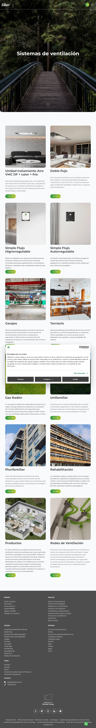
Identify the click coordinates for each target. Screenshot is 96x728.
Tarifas (50, 632)
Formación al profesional (57, 616)
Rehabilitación (9, 651)
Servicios (51, 597)
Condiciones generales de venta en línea (74, 720)
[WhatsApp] (86, 724)
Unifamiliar (8, 646)
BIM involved (53, 620)
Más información (79, 373)
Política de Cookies (41, 720)
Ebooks (51, 641)
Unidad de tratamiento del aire (15, 629)
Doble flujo (8, 632)
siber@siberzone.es (14, 682)
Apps (50, 649)
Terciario (7, 641)
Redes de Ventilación (12, 656)
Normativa (8, 604)
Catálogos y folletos (55, 637)
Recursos (51, 625)
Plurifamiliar (8, 649)
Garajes (6, 639)
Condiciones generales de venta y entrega (20, 722)
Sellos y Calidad (10, 611)
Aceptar (75, 379)
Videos (50, 646)
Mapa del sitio (11, 720)
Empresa (7, 597)
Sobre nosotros (9, 601)
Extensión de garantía (12, 674)
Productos (8, 653)
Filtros (6, 669)
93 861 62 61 (11, 684)
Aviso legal (54, 720)
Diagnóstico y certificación (58, 606)
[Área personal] (87, 5)
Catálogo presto (54, 639)
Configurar (47, 379)
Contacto (7, 678)
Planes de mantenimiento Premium (17, 672)
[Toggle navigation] (92, 5)
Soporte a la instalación (56, 608)
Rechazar (21, 379)
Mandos (7, 665)
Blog (49, 644)
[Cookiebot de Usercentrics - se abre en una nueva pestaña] (80, 347)
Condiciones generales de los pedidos (50, 722)
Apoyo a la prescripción (56, 601)
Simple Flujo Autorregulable (14, 637)
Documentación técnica (57, 629)
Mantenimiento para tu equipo (59, 613)
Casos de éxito (9, 606)
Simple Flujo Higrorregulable (15, 634)
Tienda (6, 660)
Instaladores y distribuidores (58, 611)
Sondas (7, 667)
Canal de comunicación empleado (79, 722)
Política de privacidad (25, 720)
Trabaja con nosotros (12, 613)
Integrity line (48, 724)
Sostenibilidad (9, 608)
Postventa (52, 618)
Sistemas (7, 625)
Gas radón (8, 644)
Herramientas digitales (56, 604)
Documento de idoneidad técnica (60, 634)
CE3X (50, 651)
